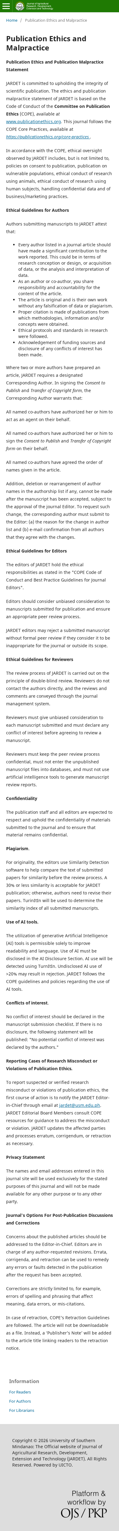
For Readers (20, 1392)
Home (11, 20)
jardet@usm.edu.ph (79, 1105)
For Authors (20, 1401)
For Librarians (21, 1410)
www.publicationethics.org (33, 121)
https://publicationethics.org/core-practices (48, 137)
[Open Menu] (6, 6)
